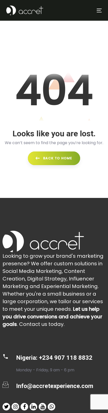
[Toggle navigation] (86, 10)
